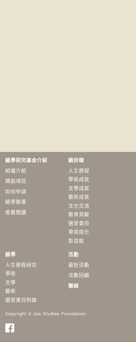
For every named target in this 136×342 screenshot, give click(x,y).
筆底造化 (78, 231)
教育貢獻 (78, 213)
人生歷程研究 (21, 264)
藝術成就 (78, 196)
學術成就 (78, 178)
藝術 (10, 290)
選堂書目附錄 (21, 299)
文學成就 (78, 187)
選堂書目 (78, 222)
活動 (73, 254)
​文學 (10, 282)
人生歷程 (78, 170)
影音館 (76, 240)
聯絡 (73, 285)
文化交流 (78, 205)
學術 (10, 273)
